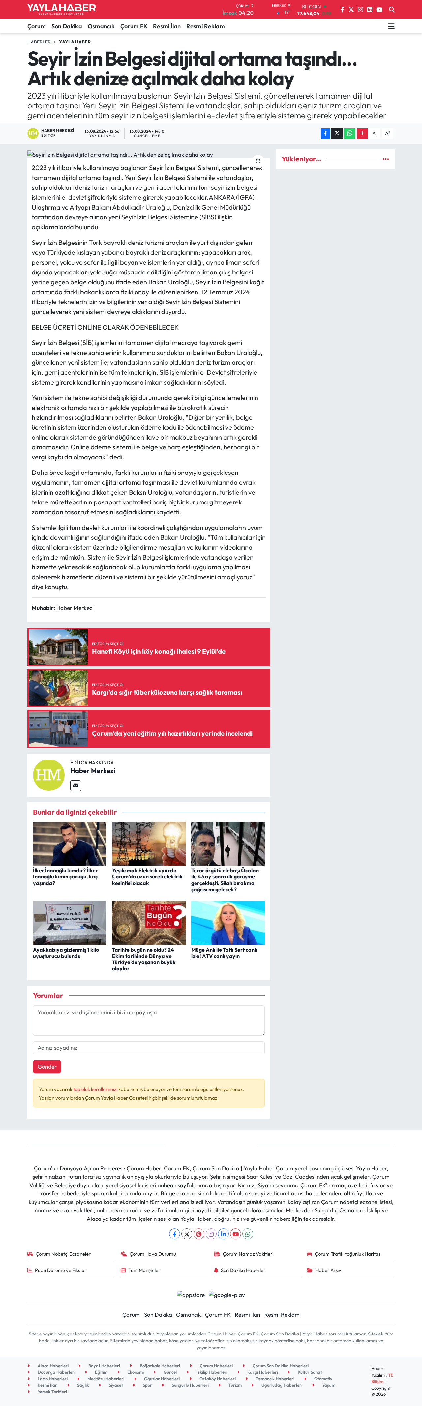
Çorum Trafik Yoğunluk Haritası (348, 1254)
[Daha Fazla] (362, 133)
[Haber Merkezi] (49, 774)
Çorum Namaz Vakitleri (248, 1254)
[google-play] (227, 1293)
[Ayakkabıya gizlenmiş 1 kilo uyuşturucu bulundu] (69, 922)
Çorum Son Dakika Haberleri (280, 1365)
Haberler (39, 42)
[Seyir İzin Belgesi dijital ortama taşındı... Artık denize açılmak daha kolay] (148, 153)
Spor (147, 1385)
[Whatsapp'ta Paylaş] (349, 133)
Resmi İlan (167, 26)
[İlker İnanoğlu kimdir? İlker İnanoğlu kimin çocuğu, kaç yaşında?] (69, 843)
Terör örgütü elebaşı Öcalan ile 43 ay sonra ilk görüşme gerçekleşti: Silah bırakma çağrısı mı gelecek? (225, 880)
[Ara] (392, 9)
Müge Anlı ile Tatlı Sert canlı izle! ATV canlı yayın (224, 952)
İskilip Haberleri (211, 1372)
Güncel (170, 1372)
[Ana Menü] (391, 26)
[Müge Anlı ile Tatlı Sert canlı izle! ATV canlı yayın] (228, 922)
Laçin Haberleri (52, 1378)
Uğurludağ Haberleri (281, 1385)
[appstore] (190, 1293)
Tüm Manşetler (144, 1270)
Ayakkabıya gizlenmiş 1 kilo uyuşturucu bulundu (66, 952)
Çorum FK (133, 26)
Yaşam (328, 1385)
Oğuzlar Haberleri (161, 1378)
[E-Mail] (75, 785)
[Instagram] (211, 1233)
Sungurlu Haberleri (190, 1385)
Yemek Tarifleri (52, 1391)
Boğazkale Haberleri (159, 1365)
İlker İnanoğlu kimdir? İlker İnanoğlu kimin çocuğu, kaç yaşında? (65, 876)
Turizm (234, 1385)
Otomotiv (322, 1378)
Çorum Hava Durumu (153, 1254)
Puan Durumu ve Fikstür (60, 1270)
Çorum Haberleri (216, 1365)
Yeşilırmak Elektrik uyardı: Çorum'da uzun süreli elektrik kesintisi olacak (147, 876)
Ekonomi (135, 1372)
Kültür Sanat (309, 1372)
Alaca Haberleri (53, 1365)
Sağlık (82, 1385)
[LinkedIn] (223, 1233)
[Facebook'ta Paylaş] (325, 133)
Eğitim (100, 1372)
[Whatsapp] (247, 1233)
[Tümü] (386, 159)
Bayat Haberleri (103, 1365)
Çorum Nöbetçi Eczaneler (63, 1254)
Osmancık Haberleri (274, 1378)
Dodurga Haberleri (56, 1372)
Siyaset (115, 1385)
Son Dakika (66, 26)
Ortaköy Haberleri (217, 1378)
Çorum (36, 26)
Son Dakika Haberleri (243, 1270)
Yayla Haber (75, 42)
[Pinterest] (199, 1233)
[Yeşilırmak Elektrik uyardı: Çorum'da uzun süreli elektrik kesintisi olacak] (149, 843)
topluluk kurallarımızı (95, 1089)
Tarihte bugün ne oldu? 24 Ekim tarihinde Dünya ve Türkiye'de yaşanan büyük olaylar (144, 959)
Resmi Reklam (205, 26)
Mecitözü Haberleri (105, 1378)
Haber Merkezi (92, 770)
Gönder (47, 1066)
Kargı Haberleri (262, 1372)
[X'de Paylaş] (337, 133)
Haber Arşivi (329, 1270)
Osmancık (101, 26)
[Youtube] (235, 1233)
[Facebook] (174, 1233)
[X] (186, 1233)
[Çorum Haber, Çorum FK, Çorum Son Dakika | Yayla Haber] (61, 9)
